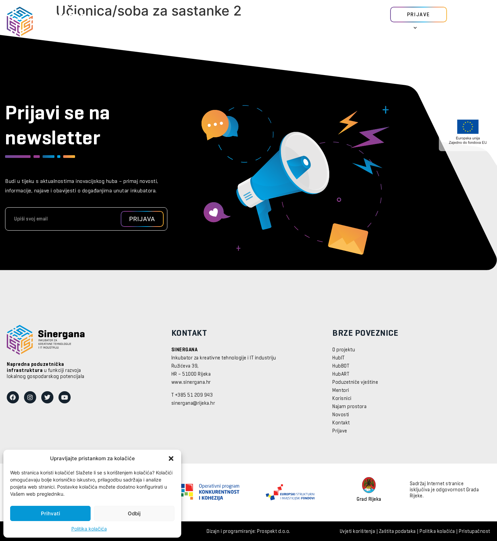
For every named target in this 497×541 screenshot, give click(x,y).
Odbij (134, 513)
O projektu (343, 350)
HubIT (338, 358)
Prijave (339, 431)
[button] (171, 458)
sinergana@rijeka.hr (193, 403)
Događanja (253, 22)
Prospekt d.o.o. (273, 531)
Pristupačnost (474, 531)
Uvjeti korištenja (357, 531)
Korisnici (175, 22)
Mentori (148, 22)
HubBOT (340, 366)
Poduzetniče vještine (355, 382)
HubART (340, 374)
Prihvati (50, 513)
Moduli (124, 22)
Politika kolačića (89, 529)
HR (402, 29)
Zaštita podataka (397, 531)
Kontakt (341, 423)
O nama (281, 22)
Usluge (201, 22)
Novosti (225, 22)
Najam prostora (349, 406)
